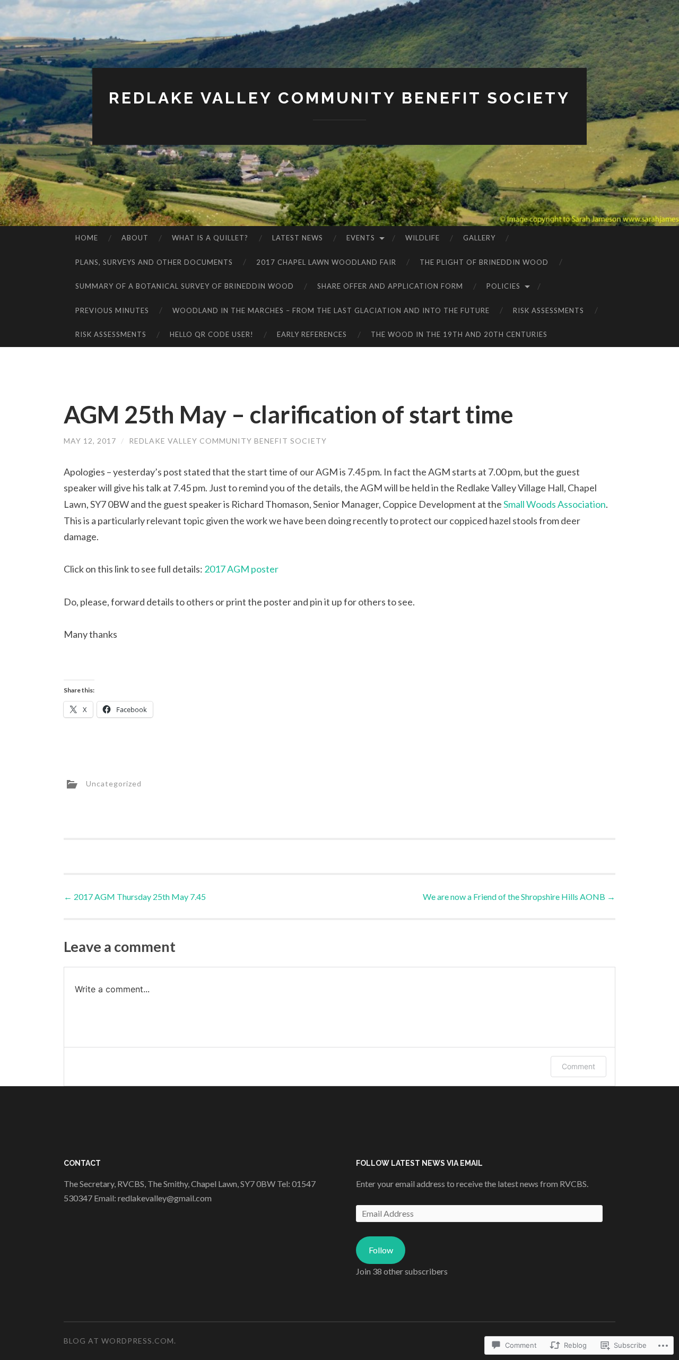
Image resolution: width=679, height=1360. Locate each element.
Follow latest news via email (419, 1163)
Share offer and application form (390, 286)
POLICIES (503, 286)
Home (86, 237)
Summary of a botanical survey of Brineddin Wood (184, 286)
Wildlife (422, 237)
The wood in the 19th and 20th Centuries (459, 334)
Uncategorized (114, 783)
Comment (578, 1066)
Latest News (297, 237)
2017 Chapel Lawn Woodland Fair (326, 262)
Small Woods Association (554, 504)
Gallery (479, 237)
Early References (312, 334)
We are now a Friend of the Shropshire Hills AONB (519, 896)
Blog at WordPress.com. (120, 1340)
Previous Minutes (112, 310)
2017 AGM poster (241, 569)
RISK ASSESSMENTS (548, 310)
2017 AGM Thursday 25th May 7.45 (135, 896)
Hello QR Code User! (212, 334)
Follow (381, 1250)
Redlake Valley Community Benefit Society (339, 98)
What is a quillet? (210, 237)
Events (360, 237)
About (135, 237)
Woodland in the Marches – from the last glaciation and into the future (331, 310)
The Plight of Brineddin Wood (484, 262)
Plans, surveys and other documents (154, 262)
